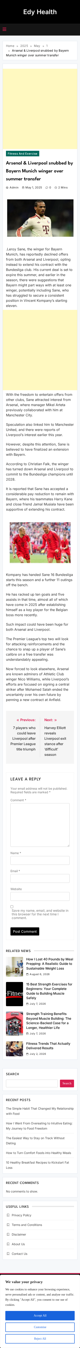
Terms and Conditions (27, 1225)
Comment (18, 800)
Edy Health (40, 12)
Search (12, 1074)
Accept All (40, 1315)
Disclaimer (19, 1234)
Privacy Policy (21, 1215)
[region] (40, 1311)
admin (14, 187)
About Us (18, 1244)
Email (15, 871)
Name (15, 853)
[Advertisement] (40, 109)
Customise (40, 1327)
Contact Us (19, 1253)
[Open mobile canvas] (4, 29)
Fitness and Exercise (23, 153)
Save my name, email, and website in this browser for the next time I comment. (40, 914)
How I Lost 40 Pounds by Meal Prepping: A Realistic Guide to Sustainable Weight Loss (49, 963)
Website (16, 889)
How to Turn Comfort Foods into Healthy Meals (38, 1153)
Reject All (40, 1338)
